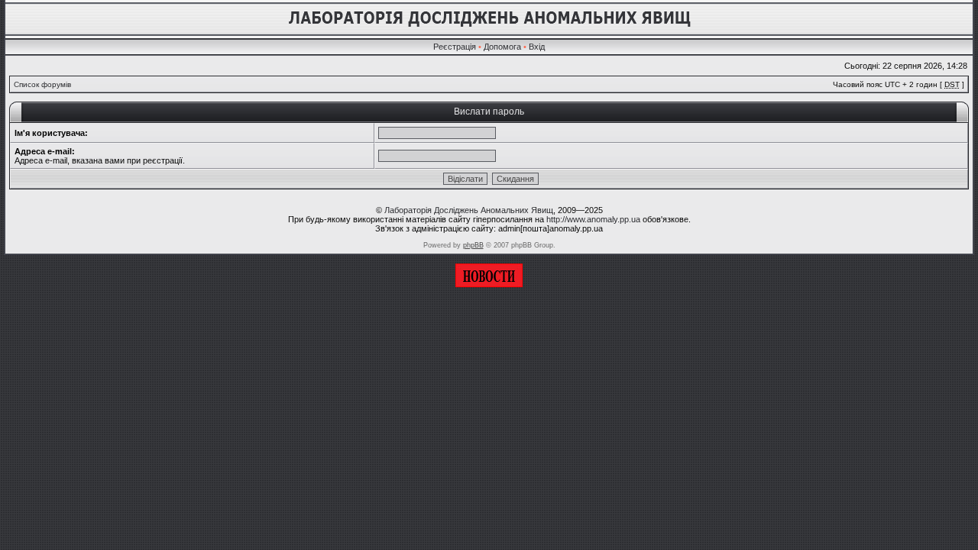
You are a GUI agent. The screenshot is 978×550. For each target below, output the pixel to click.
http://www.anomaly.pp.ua (593, 219)
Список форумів (42, 84)
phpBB (473, 245)
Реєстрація (454, 46)
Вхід (537, 46)
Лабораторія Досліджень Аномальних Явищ (468, 210)
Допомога (502, 46)
